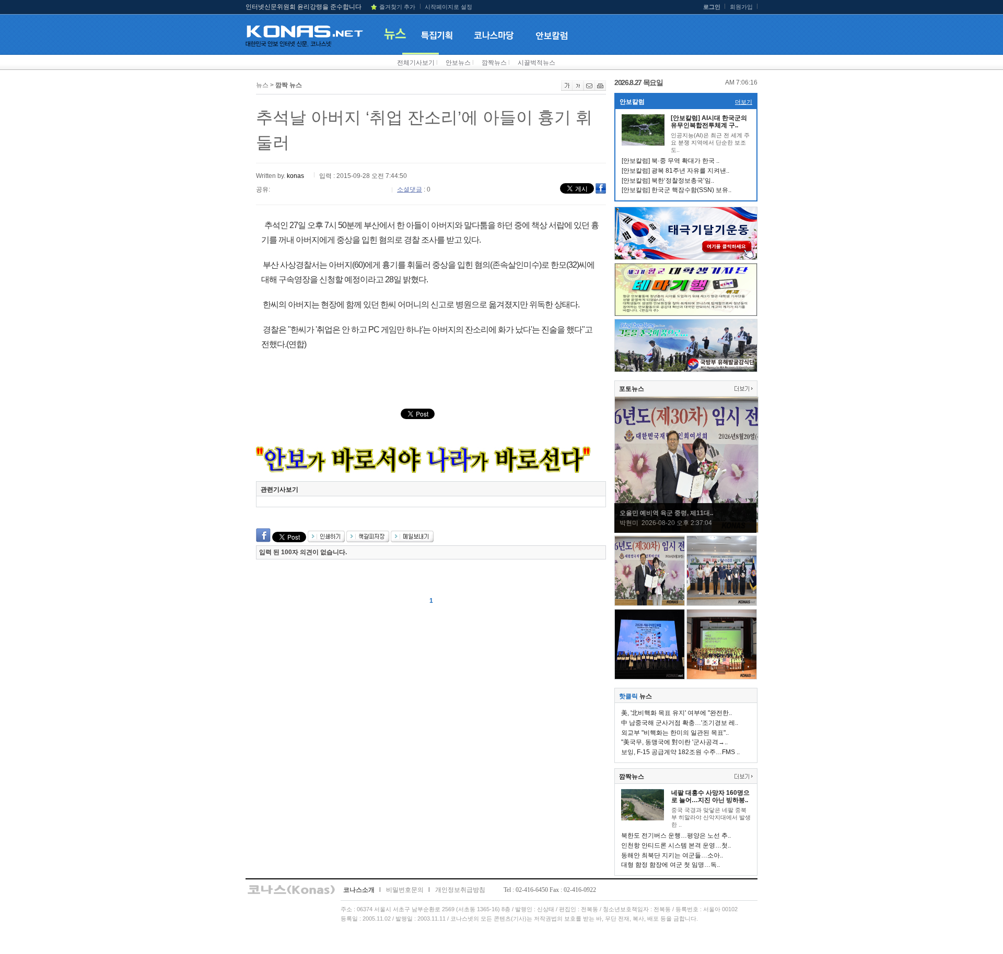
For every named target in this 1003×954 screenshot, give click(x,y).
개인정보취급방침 (460, 889)
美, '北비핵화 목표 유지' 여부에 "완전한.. (676, 713)
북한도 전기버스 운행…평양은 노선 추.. (676, 835)
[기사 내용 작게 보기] (578, 88)
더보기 (743, 102)
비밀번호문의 (405, 889)
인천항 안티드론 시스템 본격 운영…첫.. (676, 845)
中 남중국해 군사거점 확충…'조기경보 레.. (679, 722)
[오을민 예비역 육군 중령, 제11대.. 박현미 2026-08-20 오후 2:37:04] (686, 530)
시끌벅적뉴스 (536, 62)
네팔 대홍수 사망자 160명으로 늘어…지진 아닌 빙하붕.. (710, 796)
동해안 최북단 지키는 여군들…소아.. (672, 855)
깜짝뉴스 (494, 62)
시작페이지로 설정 (448, 7)
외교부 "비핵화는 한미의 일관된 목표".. (675, 732)
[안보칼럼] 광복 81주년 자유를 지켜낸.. (675, 170)
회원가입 (741, 7)
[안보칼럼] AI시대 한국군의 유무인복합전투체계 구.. (709, 121)
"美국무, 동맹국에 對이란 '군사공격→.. (674, 742)
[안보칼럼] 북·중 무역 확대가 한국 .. (670, 160)
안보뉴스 (458, 62)
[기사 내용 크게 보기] (567, 88)
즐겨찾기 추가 (397, 7)
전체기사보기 (416, 62)
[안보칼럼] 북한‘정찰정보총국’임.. (668, 180)
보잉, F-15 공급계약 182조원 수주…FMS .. (680, 752)
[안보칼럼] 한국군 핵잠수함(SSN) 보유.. (676, 190)
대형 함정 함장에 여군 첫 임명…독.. (670, 864)
